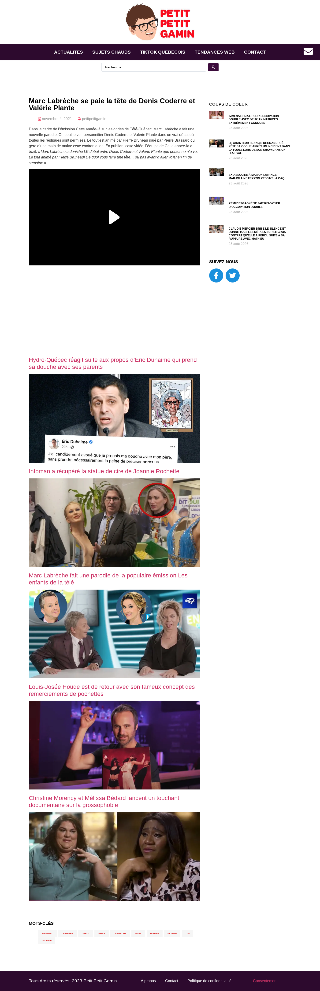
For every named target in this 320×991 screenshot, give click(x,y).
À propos (148, 981)
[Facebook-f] (216, 275)
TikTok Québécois (162, 52)
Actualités (68, 52)
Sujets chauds (111, 52)
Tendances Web (215, 52)
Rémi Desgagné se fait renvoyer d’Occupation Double (254, 205)
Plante (172, 933)
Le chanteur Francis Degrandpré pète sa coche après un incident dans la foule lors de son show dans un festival (259, 148)
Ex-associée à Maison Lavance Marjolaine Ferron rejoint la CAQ (256, 176)
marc (138, 933)
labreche (120, 933)
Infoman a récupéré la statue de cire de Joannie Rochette (104, 471)
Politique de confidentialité (209, 981)
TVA (187, 933)
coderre (67, 933)
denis (101, 933)
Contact (255, 52)
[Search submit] (213, 67)
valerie (47, 940)
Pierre (154, 933)
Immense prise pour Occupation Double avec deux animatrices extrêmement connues (254, 119)
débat (85, 933)
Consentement (265, 981)
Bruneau (47, 933)
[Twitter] (233, 275)
